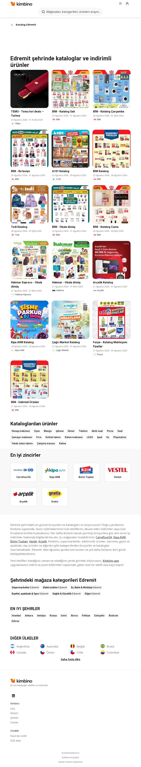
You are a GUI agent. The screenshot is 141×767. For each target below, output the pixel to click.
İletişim (14, 713)
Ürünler (14, 722)
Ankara (29, 615)
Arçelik (42, 541)
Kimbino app (111, 561)
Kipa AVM (119, 537)
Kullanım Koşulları (70, 757)
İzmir (64, 615)
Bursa (74, 615)
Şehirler (14, 717)
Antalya (41, 615)
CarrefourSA (104, 537)
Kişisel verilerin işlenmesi (70, 762)
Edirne (15, 621)
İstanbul (16, 615)
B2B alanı (15, 740)
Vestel (33, 541)
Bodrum (113, 615)
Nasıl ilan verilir (18, 736)
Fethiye (86, 615)
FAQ (12, 708)
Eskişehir (99, 615)
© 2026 (70, 752)
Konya (53, 615)
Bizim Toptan (19, 541)
